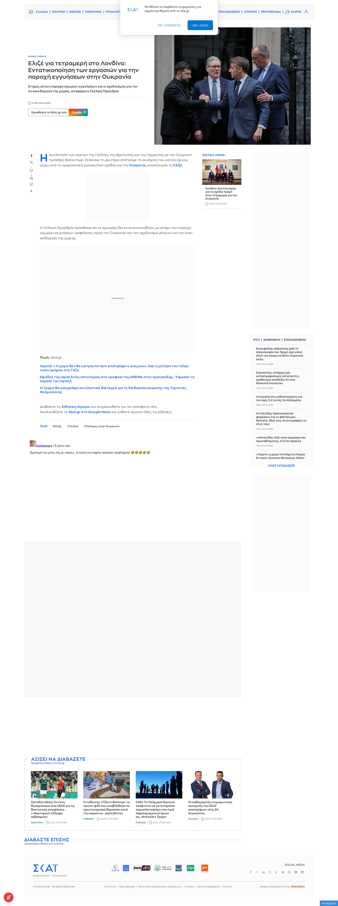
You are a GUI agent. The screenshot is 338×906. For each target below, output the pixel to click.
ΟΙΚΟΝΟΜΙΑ (93, 11)
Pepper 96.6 (178, 868)
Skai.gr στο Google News (90, 412)
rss (289, 872)
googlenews (302, 872)
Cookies (189, 886)
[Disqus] (132, 488)
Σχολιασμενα (295, 339)
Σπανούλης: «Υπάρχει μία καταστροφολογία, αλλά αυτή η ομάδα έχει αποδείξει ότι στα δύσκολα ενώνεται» (277, 378)
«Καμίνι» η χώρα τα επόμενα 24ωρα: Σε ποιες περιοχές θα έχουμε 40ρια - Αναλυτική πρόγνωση (280, 458)
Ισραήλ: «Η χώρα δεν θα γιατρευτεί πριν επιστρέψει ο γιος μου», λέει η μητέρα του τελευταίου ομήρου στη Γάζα (114, 368)
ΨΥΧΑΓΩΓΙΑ (114, 11)
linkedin (263, 872)
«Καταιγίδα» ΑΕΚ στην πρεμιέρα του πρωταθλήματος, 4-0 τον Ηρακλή (281, 439)
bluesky (283, 872)
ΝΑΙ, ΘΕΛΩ (200, 25)
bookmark (31, 184)
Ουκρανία (137, 165)
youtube (295, 872)
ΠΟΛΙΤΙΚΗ (58, 11)
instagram (270, 872)
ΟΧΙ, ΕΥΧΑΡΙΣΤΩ (169, 25)
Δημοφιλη (271, 339)
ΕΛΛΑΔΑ (42, 11)
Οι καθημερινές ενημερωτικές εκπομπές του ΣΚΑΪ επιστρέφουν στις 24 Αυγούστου (210, 808)
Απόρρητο (329, 903)
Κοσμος (42, 56)
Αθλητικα (37, 823)
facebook (31, 155)
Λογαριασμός (306, 11)
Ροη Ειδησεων (229, 11)
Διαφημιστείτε (41, 876)
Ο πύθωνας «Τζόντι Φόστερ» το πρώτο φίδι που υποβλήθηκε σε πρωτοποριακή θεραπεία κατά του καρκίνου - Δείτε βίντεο (106, 808)
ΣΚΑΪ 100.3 (126, 868)
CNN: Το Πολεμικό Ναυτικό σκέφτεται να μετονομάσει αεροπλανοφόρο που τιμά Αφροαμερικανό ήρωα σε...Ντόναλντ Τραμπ (155, 809)
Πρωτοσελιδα (271, 11)
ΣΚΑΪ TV (115, 868)
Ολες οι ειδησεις (281, 465)
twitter (31, 162)
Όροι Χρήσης (127, 886)
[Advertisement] (133, 727)
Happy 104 (204, 868)
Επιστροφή (328, 892)
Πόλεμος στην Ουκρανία (103, 426)
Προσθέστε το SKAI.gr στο (56, 112)
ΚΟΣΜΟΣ (75, 11)
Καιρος (296, 11)
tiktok (276, 872)
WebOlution (298, 886)
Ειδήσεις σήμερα (76, 406)
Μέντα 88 (190, 868)
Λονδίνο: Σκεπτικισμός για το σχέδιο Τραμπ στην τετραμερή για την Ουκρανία (221, 193)
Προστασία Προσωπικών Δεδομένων (159, 886)
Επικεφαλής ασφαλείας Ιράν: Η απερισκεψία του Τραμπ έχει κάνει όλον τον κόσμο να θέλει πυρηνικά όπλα (279, 354)
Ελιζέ (177, 165)
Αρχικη (32, 56)
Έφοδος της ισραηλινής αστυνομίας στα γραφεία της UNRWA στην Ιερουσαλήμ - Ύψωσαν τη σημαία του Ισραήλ (117, 379)
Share (31, 191)
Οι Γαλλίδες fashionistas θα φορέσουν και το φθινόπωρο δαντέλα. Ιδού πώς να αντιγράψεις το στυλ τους (281, 419)
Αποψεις (250, 11)
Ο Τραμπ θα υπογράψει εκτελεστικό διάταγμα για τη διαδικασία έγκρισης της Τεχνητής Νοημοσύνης (113, 390)
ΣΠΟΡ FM (141, 868)
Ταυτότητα (109, 886)
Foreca (227, 886)
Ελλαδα (193, 819)
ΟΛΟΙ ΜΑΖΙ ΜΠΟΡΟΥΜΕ (160, 870)
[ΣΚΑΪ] (45, 868)
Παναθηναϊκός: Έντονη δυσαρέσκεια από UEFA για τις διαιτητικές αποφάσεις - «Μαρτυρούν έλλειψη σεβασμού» (53, 809)
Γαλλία (73, 426)
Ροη (256, 339)
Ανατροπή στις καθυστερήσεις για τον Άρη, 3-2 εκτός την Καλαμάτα (279, 398)
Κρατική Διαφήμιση (208, 886)
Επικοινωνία (60, 876)
